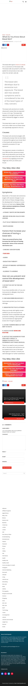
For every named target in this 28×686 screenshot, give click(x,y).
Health (3, 558)
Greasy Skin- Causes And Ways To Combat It (14, 173)
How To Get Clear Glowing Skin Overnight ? (14, 369)
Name (4, 451)
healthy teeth (5, 563)
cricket (4, 529)
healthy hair (5, 560)
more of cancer (20, 64)
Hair (3, 553)
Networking (5, 581)
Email (4, 456)
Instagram (4, 567)
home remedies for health (8, 565)
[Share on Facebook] (3, 45)
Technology (5, 610)
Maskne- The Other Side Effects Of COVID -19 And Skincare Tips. (14, 185)
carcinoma (5, 158)
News (3, 586)
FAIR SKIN (6, 253)
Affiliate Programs (6, 510)
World (3, 626)
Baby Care (4, 515)
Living (3, 577)
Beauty (3, 34)
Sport (3, 607)
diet (3, 532)
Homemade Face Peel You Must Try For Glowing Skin (14, 364)
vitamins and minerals (7, 619)
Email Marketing (6, 536)
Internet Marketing (6, 570)
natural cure (5, 579)
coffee (4, 527)
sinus (3, 600)
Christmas (4, 525)
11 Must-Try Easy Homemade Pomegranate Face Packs (14, 374)
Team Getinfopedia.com (20, 683)
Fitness (4, 546)
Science (4, 596)
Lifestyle (4, 574)
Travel (3, 612)
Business (4, 522)
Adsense (4, 508)
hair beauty (5, 555)
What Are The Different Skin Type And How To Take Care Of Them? (14, 179)
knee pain (4, 572)
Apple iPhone (5, 513)
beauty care (5, 520)
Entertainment (5, 539)
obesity (4, 589)
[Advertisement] (14, 18)
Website (4, 461)
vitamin (4, 617)
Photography (5, 591)
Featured (4, 544)
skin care (4, 603)
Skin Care (8, 34)
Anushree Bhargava (8, 41)
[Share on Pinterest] (8, 45)
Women (4, 624)
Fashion (4, 541)
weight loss (5, 622)
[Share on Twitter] (6, 45)
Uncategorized (5, 615)
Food (3, 548)
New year (4, 584)
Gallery (4, 551)
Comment (5, 434)
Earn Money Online (6, 534)
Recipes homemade (7, 593)
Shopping (4, 598)
